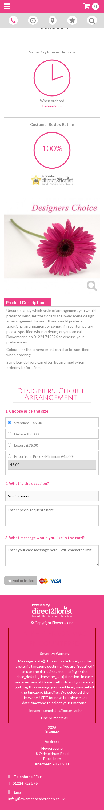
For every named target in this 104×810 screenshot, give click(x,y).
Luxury (26, 445)
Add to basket (23, 580)
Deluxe (26, 434)
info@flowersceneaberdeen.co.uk (36, 798)
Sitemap (52, 731)
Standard (28, 423)
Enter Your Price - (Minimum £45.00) (44, 456)
